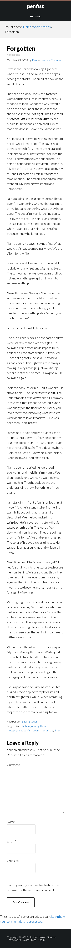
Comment (14, 765)
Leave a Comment (52, 60)
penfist (35, 6)
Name (12, 822)
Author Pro (36, 937)
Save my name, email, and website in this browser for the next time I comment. (33, 887)
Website (13, 861)
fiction (26, 725)
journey (35, 725)
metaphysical (14, 730)
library (44, 725)
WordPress (29, 939)
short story (46, 730)
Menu (38, 16)
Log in (41, 939)
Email (11, 841)
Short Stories (29, 721)
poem (36, 730)
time (57, 730)
